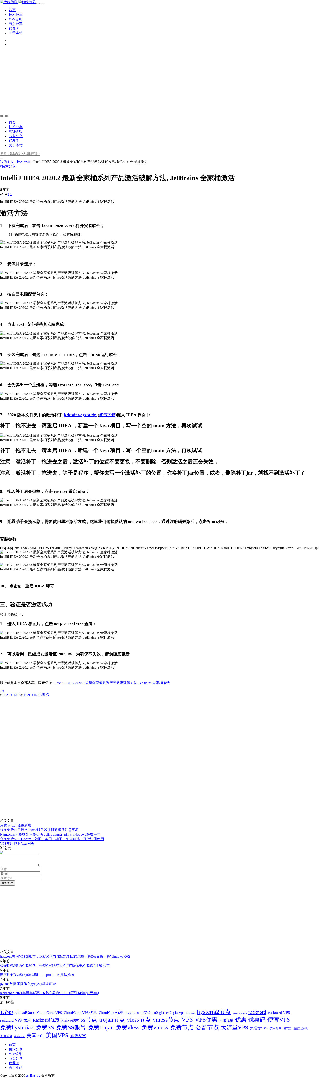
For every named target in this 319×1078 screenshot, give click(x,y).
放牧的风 (33, 1075)
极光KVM (19, 1036)
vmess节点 (166, 1019)
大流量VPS (234, 1027)
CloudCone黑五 (133, 1013)
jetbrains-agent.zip (80, 415)
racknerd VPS (279, 1012)
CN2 (146, 1012)
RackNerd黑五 (70, 1020)
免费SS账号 (71, 1027)
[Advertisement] (159, 80)
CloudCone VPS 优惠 (80, 1013)
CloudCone (25, 1012)
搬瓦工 (287, 1028)
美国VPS (57, 1035)
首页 (12, 10)
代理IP (14, 28)
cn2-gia (158, 1012)
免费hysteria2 (17, 1027)
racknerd (257, 1012)
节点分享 (16, 24)
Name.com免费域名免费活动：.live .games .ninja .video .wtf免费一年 (50, 834)
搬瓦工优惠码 (300, 1028)
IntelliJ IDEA (12, 695)
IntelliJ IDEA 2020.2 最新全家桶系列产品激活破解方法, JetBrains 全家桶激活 (113, 683)
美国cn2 (35, 1035)
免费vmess (154, 1027)
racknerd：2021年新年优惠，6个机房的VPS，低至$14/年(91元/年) (49, 993)
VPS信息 (15, 19)
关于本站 (16, 33)
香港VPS (78, 1036)
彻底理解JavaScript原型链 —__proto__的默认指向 (37, 975)
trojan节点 (112, 1019)
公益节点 (207, 1027)
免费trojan (101, 1027)
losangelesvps (240, 1013)
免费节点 (182, 1027)
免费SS (45, 1027)
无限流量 (6, 1036)
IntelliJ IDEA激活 (36, 695)
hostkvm (190, 1013)
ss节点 (89, 1019)
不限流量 (226, 1020)
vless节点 (139, 1019)
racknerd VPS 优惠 (15, 1020)
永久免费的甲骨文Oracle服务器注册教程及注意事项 (39, 830)
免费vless (128, 1027)
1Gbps (6, 1012)
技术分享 (16, 14)
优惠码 (256, 1020)
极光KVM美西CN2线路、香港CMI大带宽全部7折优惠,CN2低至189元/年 (55, 965)
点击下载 (107, 415)
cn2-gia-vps (175, 1013)
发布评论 (7, 883)
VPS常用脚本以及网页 (17, 843)
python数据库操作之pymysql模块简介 (28, 984)
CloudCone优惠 (111, 1013)
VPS (187, 1019)
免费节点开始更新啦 (15, 825)
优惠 (241, 1020)
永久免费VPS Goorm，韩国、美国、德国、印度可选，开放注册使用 (52, 839)
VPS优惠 (206, 1019)
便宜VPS (278, 1019)
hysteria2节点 (214, 1012)
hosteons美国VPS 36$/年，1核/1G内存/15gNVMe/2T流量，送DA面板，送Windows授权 (65, 956)
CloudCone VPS (49, 1013)
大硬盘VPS (259, 1028)
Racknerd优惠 (46, 1020)
